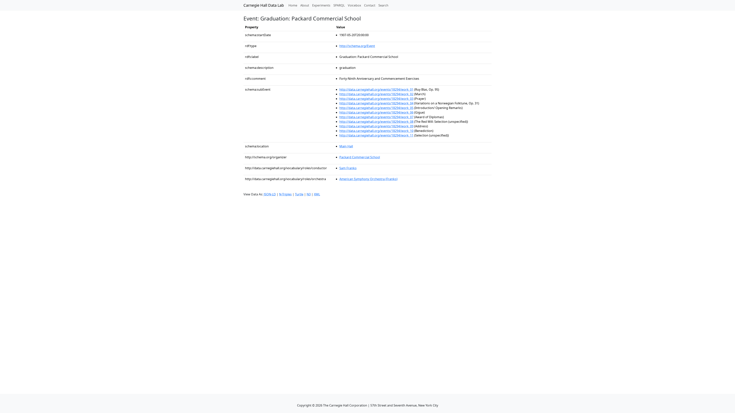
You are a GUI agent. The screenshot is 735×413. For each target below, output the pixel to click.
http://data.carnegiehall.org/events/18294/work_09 (376, 126)
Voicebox (354, 5)
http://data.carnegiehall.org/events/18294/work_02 (376, 94)
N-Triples (285, 194)
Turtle (299, 194)
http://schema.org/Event (357, 46)
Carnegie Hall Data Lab (263, 5)
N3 (309, 194)
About (304, 5)
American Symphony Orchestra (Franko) (368, 179)
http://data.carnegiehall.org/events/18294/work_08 (376, 122)
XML (317, 194)
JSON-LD (270, 194)
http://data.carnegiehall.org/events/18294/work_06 (376, 112)
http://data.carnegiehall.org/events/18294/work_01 (376, 89)
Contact (369, 5)
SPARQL (339, 5)
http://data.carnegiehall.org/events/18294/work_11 (376, 135)
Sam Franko (348, 168)
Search (383, 5)
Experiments (321, 5)
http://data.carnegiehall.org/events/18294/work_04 (376, 103)
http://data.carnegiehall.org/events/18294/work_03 (376, 99)
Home (293, 5)
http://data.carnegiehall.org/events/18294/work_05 (376, 108)
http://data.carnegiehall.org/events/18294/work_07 (376, 117)
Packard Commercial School (359, 157)
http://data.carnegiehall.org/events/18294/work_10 (376, 131)
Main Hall (346, 146)
